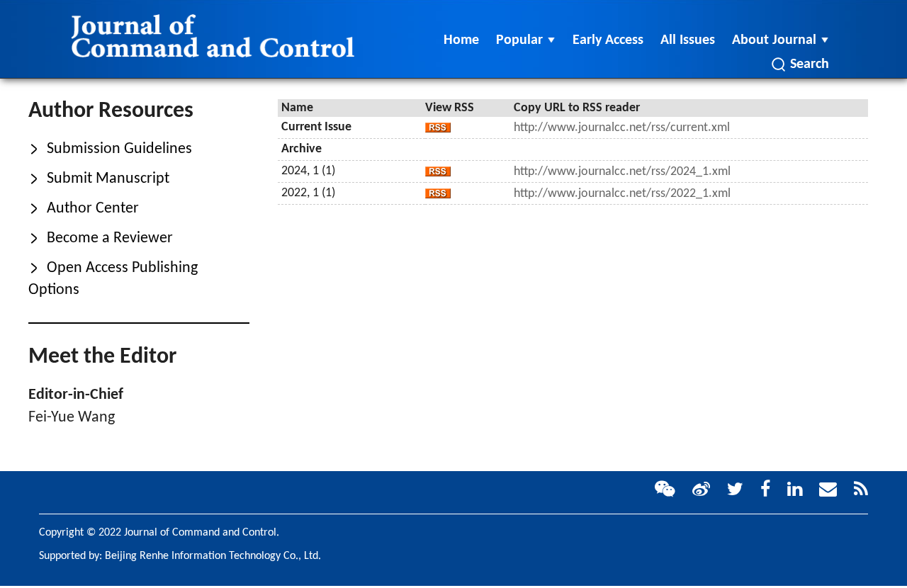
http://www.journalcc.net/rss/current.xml (622, 128)
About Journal (774, 40)
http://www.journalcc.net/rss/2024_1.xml (622, 172)
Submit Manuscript (98, 179)
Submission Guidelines (110, 149)
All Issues (687, 40)
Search (809, 64)
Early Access (608, 40)
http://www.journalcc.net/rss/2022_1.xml (622, 193)
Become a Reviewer (100, 238)
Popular (519, 40)
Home (461, 40)
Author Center (83, 208)
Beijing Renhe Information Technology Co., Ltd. (213, 556)
